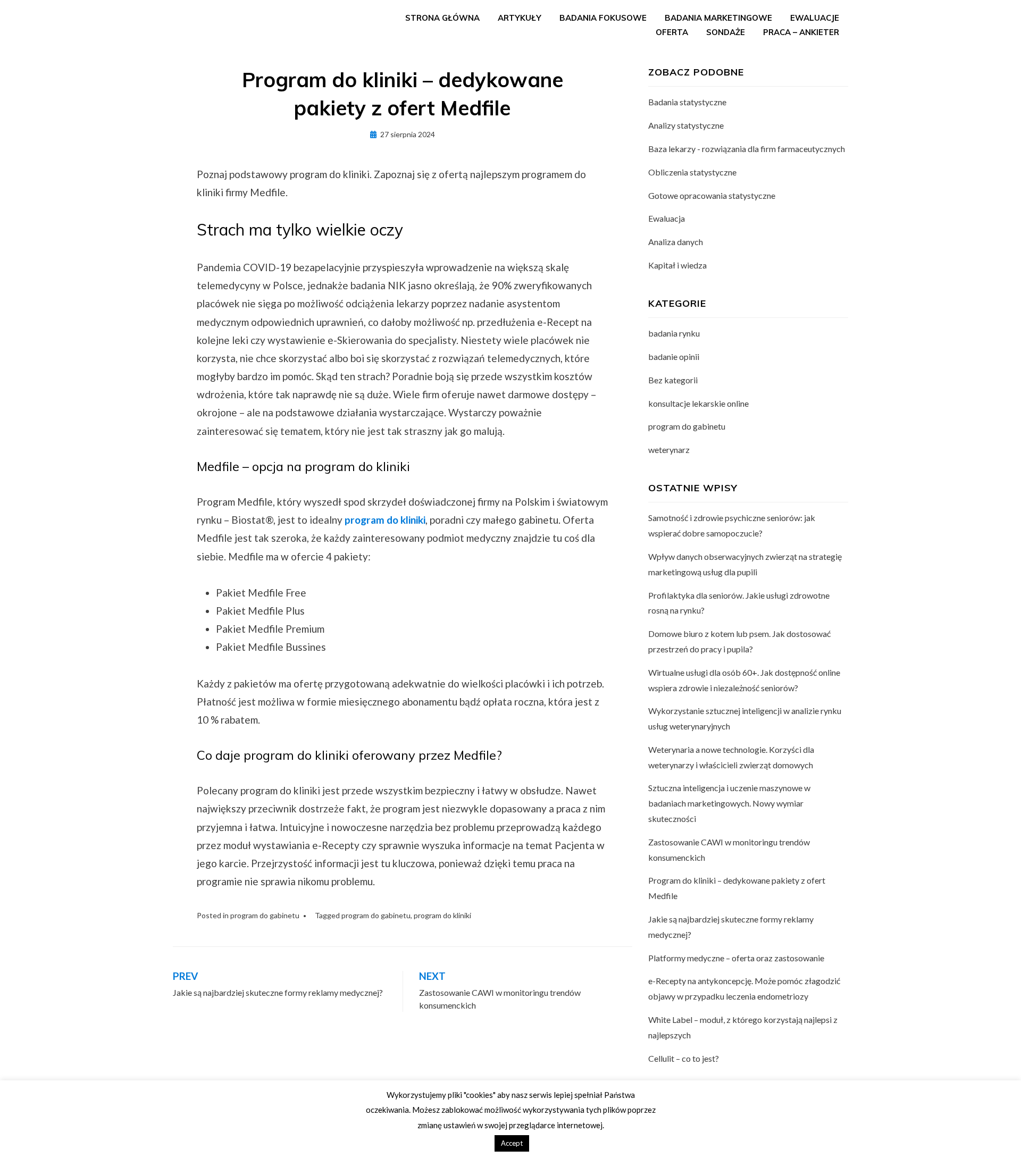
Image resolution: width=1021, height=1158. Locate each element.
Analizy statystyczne (686, 125)
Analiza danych (675, 242)
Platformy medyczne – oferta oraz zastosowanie (736, 958)
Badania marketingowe (718, 18)
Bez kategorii (673, 380)
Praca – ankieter (801, 32)
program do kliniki (442, 915)
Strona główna (442, 18)
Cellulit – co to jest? (683, 1058)
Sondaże (725, 32)
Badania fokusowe (603, 18)
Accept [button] (512, 1143)
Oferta (672, 32)
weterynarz (669, 449)
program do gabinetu (264, 915)
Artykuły (519, 18)
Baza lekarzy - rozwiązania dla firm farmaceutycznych (746, 149)
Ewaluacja (666, 218)
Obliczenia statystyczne (692, 172)
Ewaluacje (814, 18)
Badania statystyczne (687, 102)
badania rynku (674, 333)
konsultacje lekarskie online (698, 403)
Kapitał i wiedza (677, 265)
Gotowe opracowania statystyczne (711, 195)
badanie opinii (673, 356)
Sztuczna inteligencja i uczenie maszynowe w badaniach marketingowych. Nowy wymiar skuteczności (729, 803)
